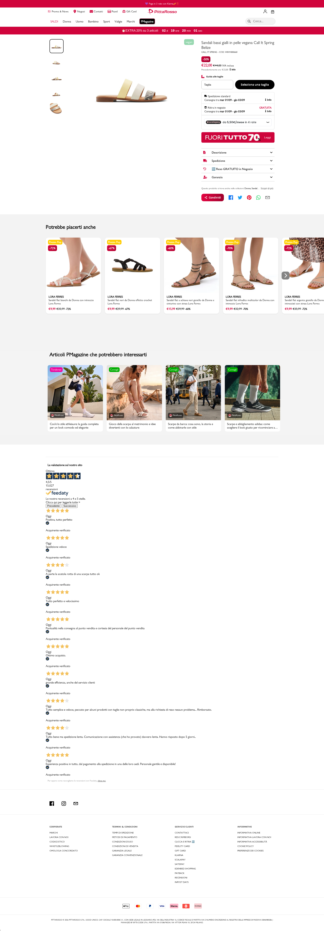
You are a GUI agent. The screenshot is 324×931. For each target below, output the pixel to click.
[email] (267, 197)
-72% (53, 248)
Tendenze (56, 369)
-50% (206, 59)
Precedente (53, 506)
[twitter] (240, 197)
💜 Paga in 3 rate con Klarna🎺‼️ (162, 3)
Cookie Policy (245, 846)
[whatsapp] (258, 197)
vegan (189, 42)
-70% (230, 248)
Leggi (267, 137)
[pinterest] (249, 197)
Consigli (114, 369)
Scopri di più (267, 188)
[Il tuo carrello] (272, 12)
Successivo (69, 506)
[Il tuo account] (265, 12)
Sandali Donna (258, 188)
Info (234, 69)
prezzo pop (55, 242)
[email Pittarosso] (76, 803)
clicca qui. (102, 780)
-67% (112, 248)
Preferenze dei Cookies (250, 850)
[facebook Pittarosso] (52, 803)
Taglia (207, 84)
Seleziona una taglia (255, 84)
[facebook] (231, 197)
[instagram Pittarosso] (64, 803)
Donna (247, 188)
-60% (171, 248)
